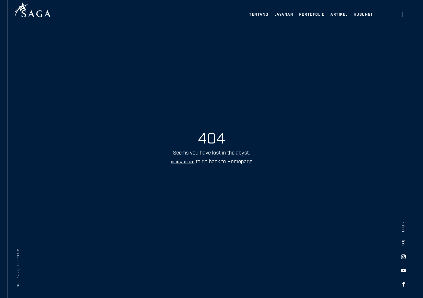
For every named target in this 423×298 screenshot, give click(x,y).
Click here (183, 162)
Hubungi (363, 14)
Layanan (284, 14)
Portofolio (312, 14)
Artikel (339, 14)
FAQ (403, 243)
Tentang (259, 14)
